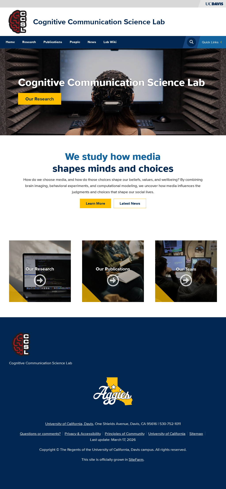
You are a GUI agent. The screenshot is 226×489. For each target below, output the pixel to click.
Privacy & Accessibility (83, 433)
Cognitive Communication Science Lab (99, 21)
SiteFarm (136, 459)
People (75, 42)
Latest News (130, 203)
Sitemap (196, 433)
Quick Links (210, 42)
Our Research (39, 98)
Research (29, 42)
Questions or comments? (40, 433)
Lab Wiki (110, 42)
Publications (52, 42)
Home (10, 42)
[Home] (17, 21)
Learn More (95, 203)
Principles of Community (125, 433)
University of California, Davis (69, 423)
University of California (166, 433)
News (92, 42)
